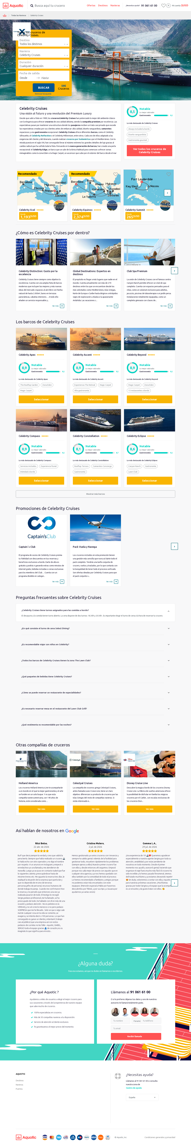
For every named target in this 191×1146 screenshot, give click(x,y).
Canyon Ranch (134, 466)
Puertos (19, 1089)
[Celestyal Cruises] (95, 764)
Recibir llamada (134, 1036)
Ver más (41, 809)
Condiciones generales (155, 1137)
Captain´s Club (27, 546)
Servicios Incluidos (28, 466)
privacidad (170, 1137)
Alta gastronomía (81, 390)
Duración (25, 62)
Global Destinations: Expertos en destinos (91, 273)
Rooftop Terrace (81, 466)
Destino (24, 40)
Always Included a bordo (139, 129)
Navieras (115, 5)
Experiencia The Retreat (84, 385)
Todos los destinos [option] (31, 44)
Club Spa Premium (137, 271)
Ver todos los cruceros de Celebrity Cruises (149, 150)
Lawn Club (132, 472)
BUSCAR (43, 87)
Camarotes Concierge (102, 466)
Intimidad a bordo (27, 472)
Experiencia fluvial (49, 466)
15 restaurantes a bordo (138, 390)
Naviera (24, 51)
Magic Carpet (26, 390)
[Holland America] (41, 764)
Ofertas (91, 5)
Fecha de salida (29, 73)
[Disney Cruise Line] (149, 764)
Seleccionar (41, 399)
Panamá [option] (137, 1021)
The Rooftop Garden (29, 385)
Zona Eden (47, 385)
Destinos (103, 5)
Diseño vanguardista (137, 134)
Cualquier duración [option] (31, 66)
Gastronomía (79, 472)
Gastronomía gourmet (137, 140)
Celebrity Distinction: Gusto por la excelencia (38, 273)
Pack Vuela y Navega (85, 546)
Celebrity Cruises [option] (30, 55)
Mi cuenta (176, 5)
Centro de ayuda (134, 1088)
